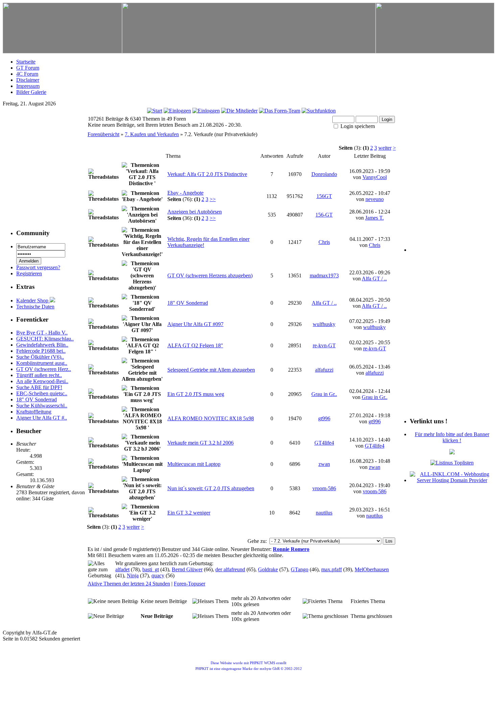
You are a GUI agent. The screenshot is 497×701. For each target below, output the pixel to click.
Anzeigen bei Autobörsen (194, 212)
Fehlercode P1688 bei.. (41, 351)
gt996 (324, 418)
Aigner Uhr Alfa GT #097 (195, 324)
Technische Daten (35, 306)
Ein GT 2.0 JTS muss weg (195, 394)
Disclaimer (27, 80)
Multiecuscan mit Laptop (193, 464)
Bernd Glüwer (187, 569)
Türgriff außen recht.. (39, 375)
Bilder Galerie (31, 92)
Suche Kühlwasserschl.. (41, 405)
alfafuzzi (324, 370)
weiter (385, 148)
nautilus (324, 513)
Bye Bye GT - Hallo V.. (42, 332)
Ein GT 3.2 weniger (188, 513)
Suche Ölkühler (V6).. (40, 357)
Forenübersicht (103, 134)
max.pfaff (331, 569)
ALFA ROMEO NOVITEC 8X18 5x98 (210, 418)
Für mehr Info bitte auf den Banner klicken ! (452, 437)
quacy (157, 575)
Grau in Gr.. (324, 394)
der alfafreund (230, 569)
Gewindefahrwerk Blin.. (42, 345)
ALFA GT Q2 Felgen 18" (195, 345)
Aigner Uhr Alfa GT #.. (41, 418)
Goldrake (268, 569)
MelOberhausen (372, 569)
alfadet (122, 569)
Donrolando (324, 174)
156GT (324, 196)
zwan (324, 464)
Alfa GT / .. (374, 278)
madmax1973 (324, 275)
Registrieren (29, 273)
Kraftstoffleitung (33, 412)
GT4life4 (324, 443)
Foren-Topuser (189, 583)
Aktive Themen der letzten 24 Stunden (129, 583)
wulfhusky (324, 324)
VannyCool (374, 177)
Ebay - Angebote (185, 193)
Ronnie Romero (291, 549)
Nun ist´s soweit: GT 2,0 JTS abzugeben (210, 488)
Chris (324, 242)
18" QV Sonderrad (36, 399)
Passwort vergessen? (38, 267)
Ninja (133, 575)
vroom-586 (324, 488)
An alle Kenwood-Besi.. (42, 381)
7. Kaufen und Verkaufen (152, 134)
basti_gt (150, 569)
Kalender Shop (33, 300)
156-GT (324, 215)
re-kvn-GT (324, 345)
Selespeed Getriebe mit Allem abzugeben (211, 370)
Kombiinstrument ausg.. (41, 363)
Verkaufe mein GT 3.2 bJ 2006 (200, 443)
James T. (374, 218)
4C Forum (27, 74)
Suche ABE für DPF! (39, 387)
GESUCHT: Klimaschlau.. (45, 339)
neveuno (374, 199)
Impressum (28, 86)
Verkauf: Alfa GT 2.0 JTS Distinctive (207, 174)
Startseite (26, 62)
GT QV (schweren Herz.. (43, 369)
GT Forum (27, 68)
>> (213, 199)
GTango (299, 569)
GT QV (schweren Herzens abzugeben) (210, 275)
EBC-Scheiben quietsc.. (41, 393)
